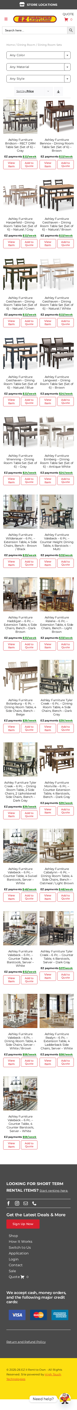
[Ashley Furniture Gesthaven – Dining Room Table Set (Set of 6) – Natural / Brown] (57, 181)
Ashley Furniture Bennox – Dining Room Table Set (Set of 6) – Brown (57, 145)
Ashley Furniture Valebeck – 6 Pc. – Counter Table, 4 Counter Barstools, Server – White (20, 1124)
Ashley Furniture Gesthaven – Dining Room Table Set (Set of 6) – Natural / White (56, 303)
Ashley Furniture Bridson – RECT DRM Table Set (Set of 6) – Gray (20, 145)
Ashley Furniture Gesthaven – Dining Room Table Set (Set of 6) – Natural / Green (20, 303)
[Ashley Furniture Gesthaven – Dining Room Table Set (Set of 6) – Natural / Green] (20, 260)
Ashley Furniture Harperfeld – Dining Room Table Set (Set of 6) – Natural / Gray (20, 224)
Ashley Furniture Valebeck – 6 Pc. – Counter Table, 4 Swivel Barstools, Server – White (20, 876)
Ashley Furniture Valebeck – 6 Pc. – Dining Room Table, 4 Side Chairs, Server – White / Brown (20, 1041)
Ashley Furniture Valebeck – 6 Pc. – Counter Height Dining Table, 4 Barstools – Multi (57, 542)
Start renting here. (54, 1191)
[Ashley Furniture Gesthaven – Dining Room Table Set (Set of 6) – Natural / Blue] (20, 339)
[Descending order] (58, 91)
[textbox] (38, 55)
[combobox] (38, 55)
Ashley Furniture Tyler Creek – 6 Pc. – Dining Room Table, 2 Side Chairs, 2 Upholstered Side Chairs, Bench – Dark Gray (20, 791)
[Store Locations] (22, 4)
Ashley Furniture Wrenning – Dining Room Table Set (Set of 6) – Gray (20, 461)
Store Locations (42, 5)
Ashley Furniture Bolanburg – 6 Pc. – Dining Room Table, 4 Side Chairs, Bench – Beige (20, 707)
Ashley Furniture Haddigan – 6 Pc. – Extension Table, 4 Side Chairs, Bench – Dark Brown (20, 624)
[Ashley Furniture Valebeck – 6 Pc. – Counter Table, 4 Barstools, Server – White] (20, 914)
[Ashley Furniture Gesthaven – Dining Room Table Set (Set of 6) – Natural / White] (57, 260)
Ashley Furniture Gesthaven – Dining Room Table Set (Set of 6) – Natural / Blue (20, 382)
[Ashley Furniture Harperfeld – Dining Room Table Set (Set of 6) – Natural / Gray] (20, 181)
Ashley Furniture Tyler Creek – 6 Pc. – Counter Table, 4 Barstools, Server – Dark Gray (56, 956)
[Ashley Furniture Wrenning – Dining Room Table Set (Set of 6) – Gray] (20, 418)
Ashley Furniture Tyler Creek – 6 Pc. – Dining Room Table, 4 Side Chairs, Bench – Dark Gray (57, 707)
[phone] (34, 1203)
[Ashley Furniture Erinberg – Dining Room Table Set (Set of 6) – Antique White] (57, 418)
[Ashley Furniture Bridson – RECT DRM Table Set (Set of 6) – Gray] (20, 102)
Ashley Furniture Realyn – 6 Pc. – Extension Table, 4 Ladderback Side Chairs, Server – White (57, 1041)
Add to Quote (29, 164)
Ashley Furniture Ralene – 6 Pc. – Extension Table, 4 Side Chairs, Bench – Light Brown (56, 624)
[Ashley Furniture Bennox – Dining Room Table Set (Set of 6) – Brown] (57, 102)
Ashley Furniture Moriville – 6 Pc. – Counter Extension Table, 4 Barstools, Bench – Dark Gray (56, 790)
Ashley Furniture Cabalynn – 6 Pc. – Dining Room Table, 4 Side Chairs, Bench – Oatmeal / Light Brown (57, 876)
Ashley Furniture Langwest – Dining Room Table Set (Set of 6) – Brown (56, 382)
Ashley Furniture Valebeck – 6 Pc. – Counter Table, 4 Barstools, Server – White (20, 958)
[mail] (26, 1203)
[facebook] (8, 1203)
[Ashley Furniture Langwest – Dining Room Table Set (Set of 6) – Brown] (57, 339)
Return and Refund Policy (26, 1342)
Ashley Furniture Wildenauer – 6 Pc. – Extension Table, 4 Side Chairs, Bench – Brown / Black (20, 542)
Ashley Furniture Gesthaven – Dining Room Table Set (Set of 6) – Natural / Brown (56, 224)
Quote (68, 14)
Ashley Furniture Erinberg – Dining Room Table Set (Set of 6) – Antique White (56, 461)
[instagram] (17, 1203)
